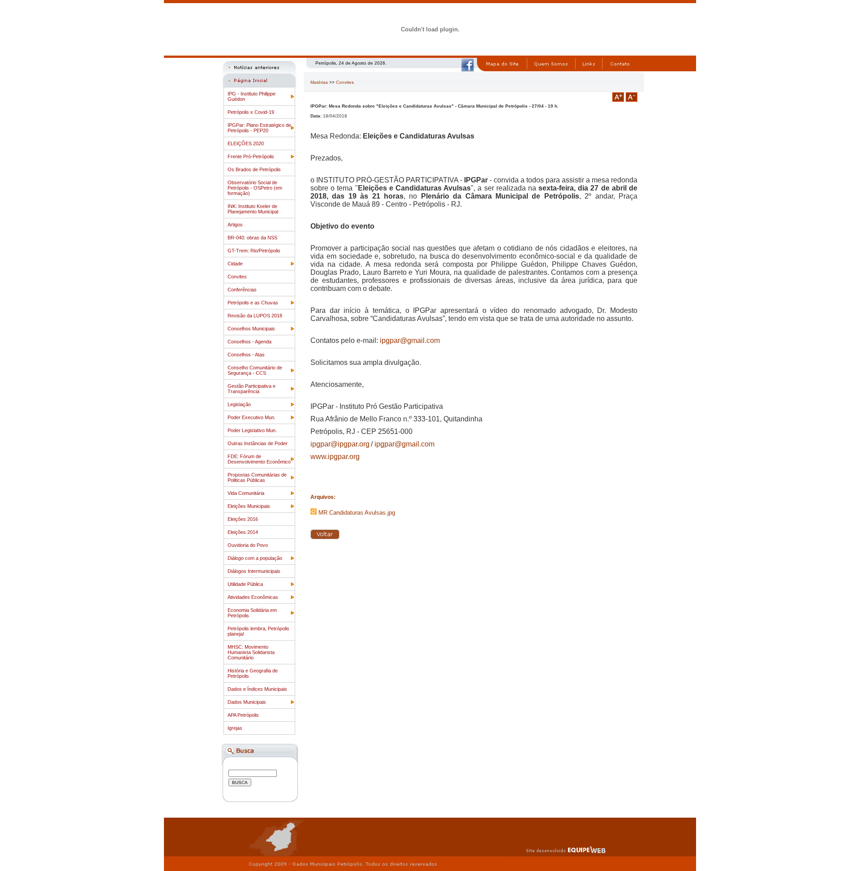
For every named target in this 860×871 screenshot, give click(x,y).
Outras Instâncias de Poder (258, 443)
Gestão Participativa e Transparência (251, 388)
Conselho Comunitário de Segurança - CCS (255, 370)
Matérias (319, 82)
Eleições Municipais (249, 506)
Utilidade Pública (245, 584)
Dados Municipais (247, 702)
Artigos (235, 224)
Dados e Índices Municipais (257, 689)
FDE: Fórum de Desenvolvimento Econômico (259, 459)
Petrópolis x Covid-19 (251, 112)
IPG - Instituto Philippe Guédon (251, 96)
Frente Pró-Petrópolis (251, 156)
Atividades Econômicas (253, 597)
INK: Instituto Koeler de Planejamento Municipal (253, 209)
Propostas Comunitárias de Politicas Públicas (257, 477)
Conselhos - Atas (246, 354)
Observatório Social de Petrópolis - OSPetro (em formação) (255, 188)
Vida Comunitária (246, 493)
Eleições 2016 (243, 519)
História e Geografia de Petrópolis (253, 673)
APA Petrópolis (243, 715)
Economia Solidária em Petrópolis (252, 612)
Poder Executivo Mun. (251, 417)
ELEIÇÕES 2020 (246, 143)
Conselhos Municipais (251, 328)
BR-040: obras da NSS (252, 237)
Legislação (239, 404)
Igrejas (235, 728)
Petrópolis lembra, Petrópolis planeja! (258, 631)
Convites (237, 276)
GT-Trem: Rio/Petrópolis (254, 250)
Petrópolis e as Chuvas (253, 302)
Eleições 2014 (243, 532)
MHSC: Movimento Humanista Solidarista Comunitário (251, 652)
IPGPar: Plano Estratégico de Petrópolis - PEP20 (259, 127)
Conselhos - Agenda (249, 341)
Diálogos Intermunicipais (254, 571)
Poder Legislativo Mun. (252, 430)
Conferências (242, 289)
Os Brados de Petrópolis (254, 169)
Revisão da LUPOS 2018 (255, 315)
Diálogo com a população (255, 558)
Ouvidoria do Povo (248, 545)
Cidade (235, 263)
